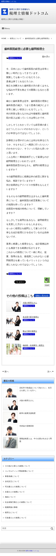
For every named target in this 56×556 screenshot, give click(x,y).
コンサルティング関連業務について (19, 471)
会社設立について (12, 481)
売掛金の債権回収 (26, 426)
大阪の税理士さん (30, 303)
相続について (10, 497)
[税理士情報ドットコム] (24, 11)
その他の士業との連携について (17, 466)
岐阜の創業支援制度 (27, 413)
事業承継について (12, 476)
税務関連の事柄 (11, 507)
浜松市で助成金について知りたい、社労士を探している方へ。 (35, 389)
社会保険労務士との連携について (18, 502)
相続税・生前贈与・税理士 (33, 345)
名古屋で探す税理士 (31, 317)
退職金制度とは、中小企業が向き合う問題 (35, 440)
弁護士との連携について (15, 492)
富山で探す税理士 (30, 331)
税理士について (15, 58)
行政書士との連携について (15, 518)
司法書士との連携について (15, 487)
